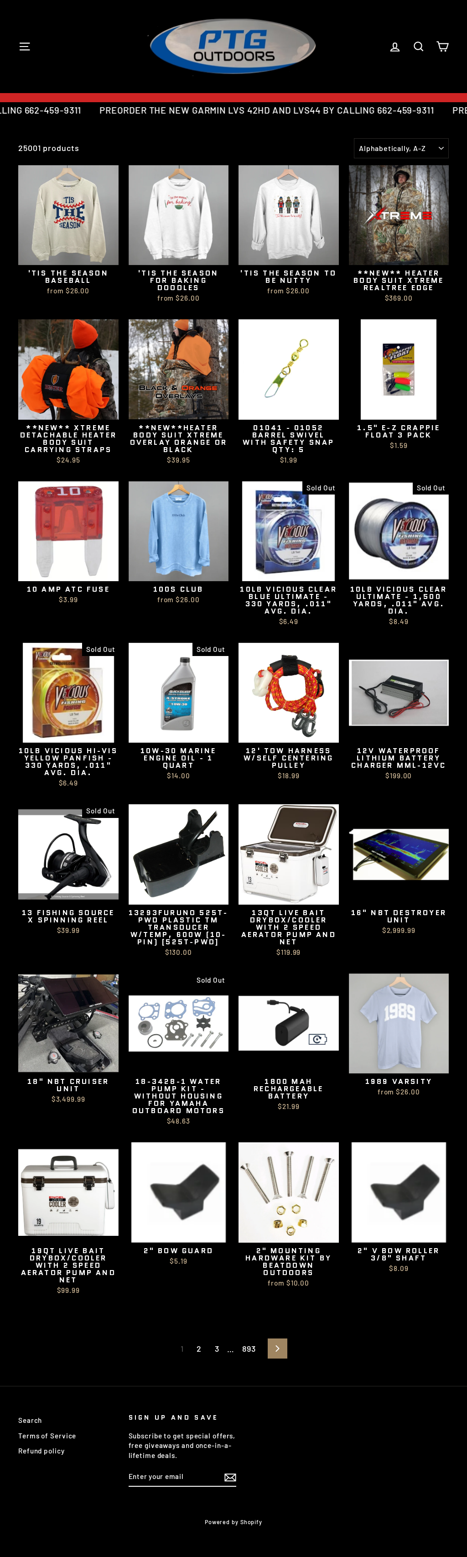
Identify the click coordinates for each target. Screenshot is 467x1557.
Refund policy (41, 1451)
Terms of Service (47, 1436)
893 (249, 1348)
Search (30, 1420)
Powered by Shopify (233, 1522)
